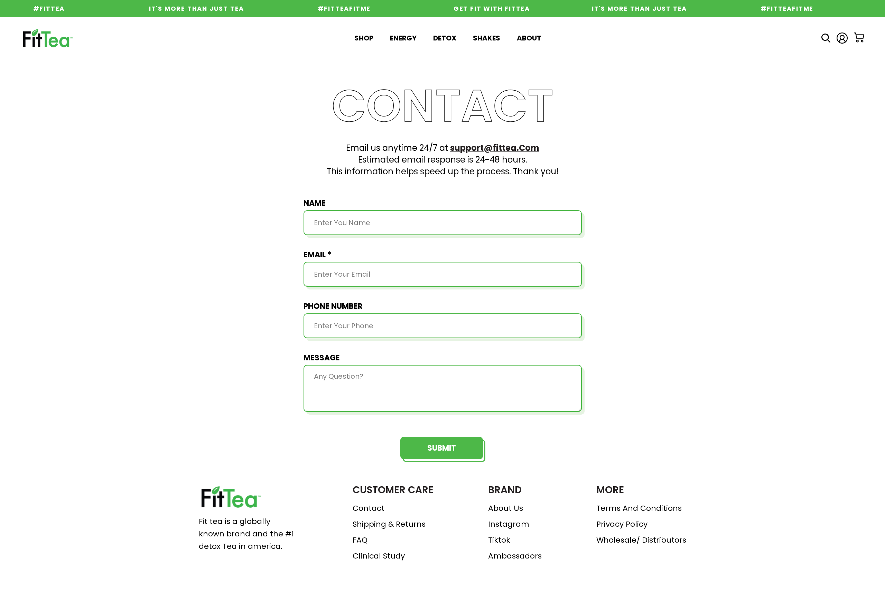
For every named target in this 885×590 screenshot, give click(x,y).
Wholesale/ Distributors (641, 540)
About (529, 38)
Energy (403, 38)
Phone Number (333, 306)
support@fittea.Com (494, 148)
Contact (368, 508)
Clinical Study (379, 556)
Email (318, 255)
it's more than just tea (187, 9)
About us (505, 508)
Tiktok (499, 540)
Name (315, 203)
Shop (363, 38)
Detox (444, 38)
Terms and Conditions (639, 508)
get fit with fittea (483, 9)
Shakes (486, 38)
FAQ (360, 540)
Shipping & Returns (389, 524)
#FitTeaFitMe (335, 9)
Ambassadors (515, 556)
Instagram (508, 524)
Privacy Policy (622, 524)
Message (322, 358)
